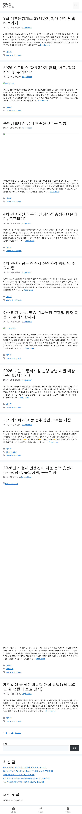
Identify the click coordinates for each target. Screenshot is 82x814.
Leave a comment (13, 55)
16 (12, 733)
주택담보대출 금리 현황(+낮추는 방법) (35, 123)
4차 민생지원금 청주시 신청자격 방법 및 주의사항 (23, 782)
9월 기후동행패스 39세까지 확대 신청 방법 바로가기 (24, 767)
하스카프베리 (11, 452)
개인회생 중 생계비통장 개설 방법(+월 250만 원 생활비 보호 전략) (39, 686)
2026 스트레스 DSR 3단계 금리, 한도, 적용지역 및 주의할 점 (28, 771)
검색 (5, 744)
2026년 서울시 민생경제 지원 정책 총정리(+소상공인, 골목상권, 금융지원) (38, 470)
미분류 (9, 52)
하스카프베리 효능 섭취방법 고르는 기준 (37, 420)
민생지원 (9, 669)
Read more (45, 45)
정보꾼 (7, 4)
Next (18, 733)
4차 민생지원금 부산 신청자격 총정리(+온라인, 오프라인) (26, 778)
